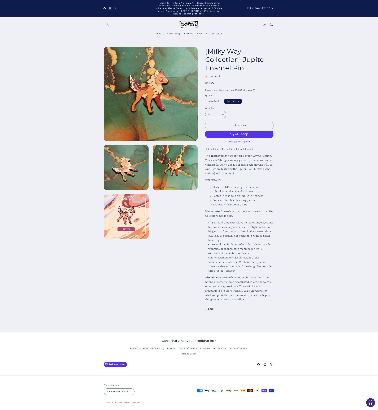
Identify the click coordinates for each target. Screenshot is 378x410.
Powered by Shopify (131, 402)
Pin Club (171, 348)
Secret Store (219, 348)
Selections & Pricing (153, 348)
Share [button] (211, 309)
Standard (215, 102)
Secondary (233, 101)
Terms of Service (188, 348)
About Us (205, 348)
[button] (107, 24)
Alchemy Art (116, 402)
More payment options (239, 141)
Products (135, 348)
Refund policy (189, 354)
